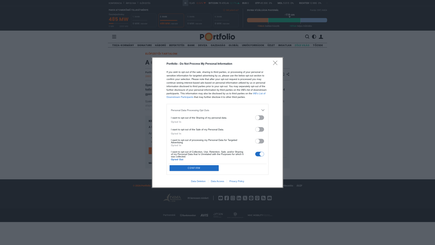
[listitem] (217, 110)
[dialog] (217, 122)
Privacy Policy (236, 181)
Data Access (217, 181)
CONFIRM (194, 168)
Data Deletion (198, 181)
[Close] (276, 64)
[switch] (259, 117)
